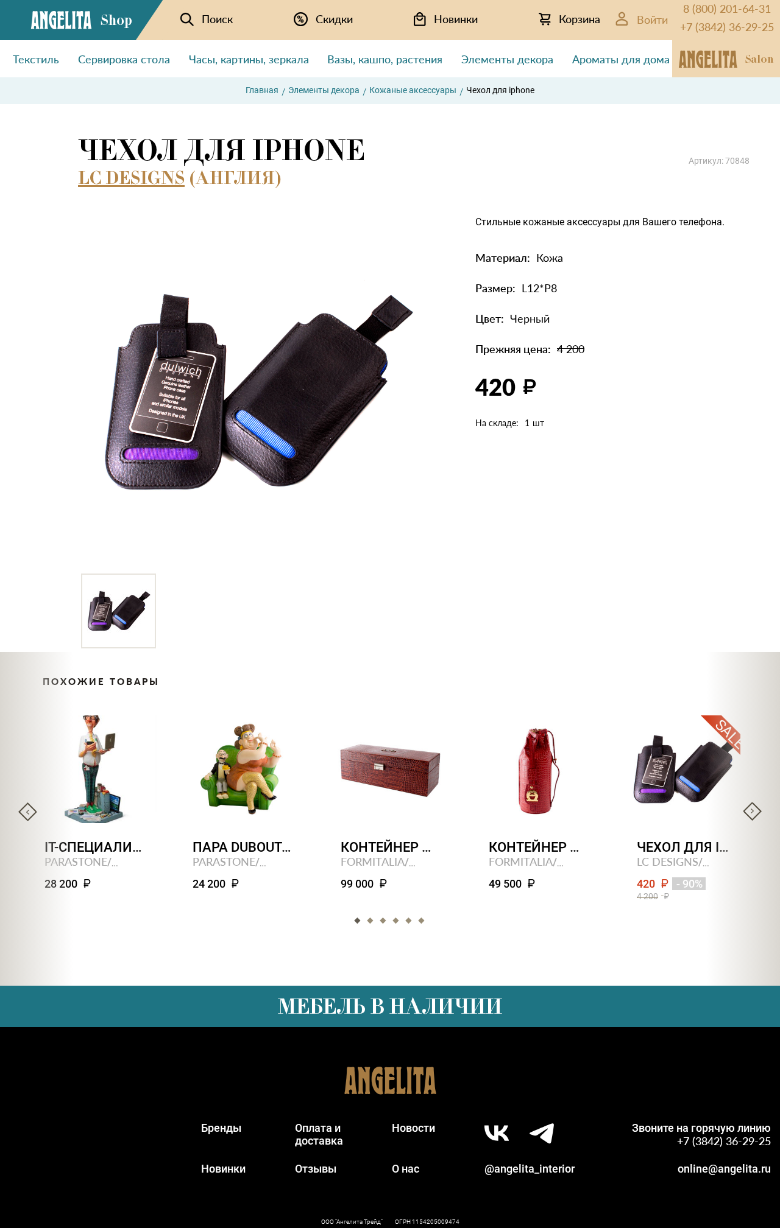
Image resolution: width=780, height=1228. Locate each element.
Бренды (221, 1127)
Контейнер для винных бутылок (390, 847)
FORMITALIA (373, 861)
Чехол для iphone (686, 847)
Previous (27, 811)
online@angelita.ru (724, 1168)
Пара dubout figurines (242, 847)
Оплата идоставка (319, 1134)
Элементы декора (324, 90)
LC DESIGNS (131, 177)
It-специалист (94, 847)
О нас (405, 1168)
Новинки (223, 1168)
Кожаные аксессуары (412, 90)
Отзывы (315, 1168)
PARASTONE (75, 861)
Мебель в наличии (390, 1006)
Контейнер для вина (538, 847)
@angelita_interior (529, 1168)
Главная (262, 90)
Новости (413, 1127)
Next (752, 811)
